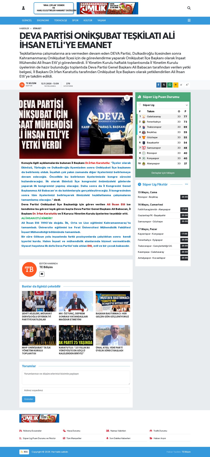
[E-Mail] (41, 274)
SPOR (75, 20)
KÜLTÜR (88, 20)
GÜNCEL (27, 20)
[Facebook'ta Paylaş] (158, 85)
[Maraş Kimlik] (107, 8)
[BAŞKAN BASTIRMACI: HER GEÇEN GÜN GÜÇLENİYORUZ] (113, 301)
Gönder (28, 399)
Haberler (24, 28)
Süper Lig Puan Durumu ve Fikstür (39, 438)
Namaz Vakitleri (118, 431)
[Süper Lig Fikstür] (186, 184)
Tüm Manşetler (73, 438)
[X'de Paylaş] (163, 85)
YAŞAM (101, 20)
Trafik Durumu (160, 431)
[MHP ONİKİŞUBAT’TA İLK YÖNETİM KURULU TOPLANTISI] (39, 335)
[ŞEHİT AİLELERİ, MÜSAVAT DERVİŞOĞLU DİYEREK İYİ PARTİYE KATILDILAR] (39, 301)
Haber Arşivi (160, 438)
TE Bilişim (46, 267)
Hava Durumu (73, 431)
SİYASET (37, 28)
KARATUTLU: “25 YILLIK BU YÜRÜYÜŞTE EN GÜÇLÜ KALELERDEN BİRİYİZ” (74, 350)
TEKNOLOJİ (60, 20)
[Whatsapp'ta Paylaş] (169, 85)
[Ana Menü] (189, 21)
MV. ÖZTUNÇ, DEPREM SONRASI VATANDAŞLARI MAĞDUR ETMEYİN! (73, 316)
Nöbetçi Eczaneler (32, 431)
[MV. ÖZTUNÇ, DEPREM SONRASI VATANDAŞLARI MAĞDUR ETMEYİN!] (76, 301)
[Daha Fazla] (175, 85)
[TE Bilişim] (29, 269)
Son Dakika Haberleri (120, 438)
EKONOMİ (43, 20)
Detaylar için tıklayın (163, 173)
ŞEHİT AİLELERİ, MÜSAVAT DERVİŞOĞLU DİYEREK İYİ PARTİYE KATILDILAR (37, 316)
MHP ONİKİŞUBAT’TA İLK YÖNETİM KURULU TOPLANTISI (36, 350)
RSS (26, 452)
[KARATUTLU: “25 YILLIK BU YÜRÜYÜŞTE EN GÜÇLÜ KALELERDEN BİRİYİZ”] (76, 335)
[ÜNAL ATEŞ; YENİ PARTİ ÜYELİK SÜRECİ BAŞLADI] (113, 335)
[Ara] (189, 8)
